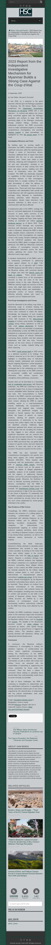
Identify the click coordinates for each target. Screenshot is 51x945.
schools (14, 622)
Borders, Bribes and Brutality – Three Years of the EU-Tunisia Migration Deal (23, 811)
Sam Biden (20, 89)
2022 (36, 263)
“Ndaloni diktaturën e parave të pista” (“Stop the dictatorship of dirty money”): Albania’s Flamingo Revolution (24, 842)
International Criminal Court (29, 489)
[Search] (41, 2)
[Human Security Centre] (25, 12)
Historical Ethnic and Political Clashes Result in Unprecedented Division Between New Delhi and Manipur (25, 873)
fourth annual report (24, 351)
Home (13, 30)
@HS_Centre (13, 919)
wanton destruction (26, 326)
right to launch (33, 556)
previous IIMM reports (25, 465)
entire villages (33, 624)
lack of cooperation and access (20, 384)
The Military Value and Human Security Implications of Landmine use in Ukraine (28, 731)
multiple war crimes (25, 577)
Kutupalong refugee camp (23, 700)
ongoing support (14, 132)
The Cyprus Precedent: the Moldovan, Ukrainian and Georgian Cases (23, 738)
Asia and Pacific (22, 30)
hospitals (39, 619)
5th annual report (30, 135)
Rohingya (17, 705)
